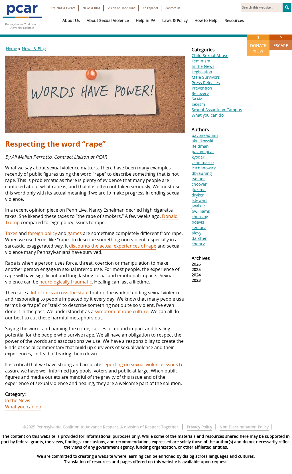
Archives (201, 258)
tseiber (198, 178)
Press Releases (206, 82)
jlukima (199, 189)
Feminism (201, 61)
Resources (234, 20)
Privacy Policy (199, 427)
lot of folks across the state (60, 292)
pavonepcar (203, 151)
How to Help (206, 20)
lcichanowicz (204, 168)
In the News (17, 400)
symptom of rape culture (121, 311)
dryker (198, 195)
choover (199, 184)
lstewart (199, 200)
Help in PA (145, 20)
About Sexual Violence (108, 20)
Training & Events (63, 8)
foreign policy (42, 233)
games (75, 233)
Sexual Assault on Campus (217, 109)
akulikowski (202, 140)
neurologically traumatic (65, 282)
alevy (196, 233)
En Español (150, 8)
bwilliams (201, 211)
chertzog (200, 216)
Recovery (200, 93)
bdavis (198, 222)
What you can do (23, 407)
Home (11, 48)
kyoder (198, 157)
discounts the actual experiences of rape (112, 246)
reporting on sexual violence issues (140, 364)
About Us (71, 20)
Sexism (198, 104)
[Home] (22, 31)
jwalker (198, 205)
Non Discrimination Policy (244, 427)
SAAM (197, 99)
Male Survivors (206, 77)
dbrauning (202, 173)
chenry (198, 243)
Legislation (202, 71)
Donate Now (258, 44)
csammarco (203, 162)
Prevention (202, 88)
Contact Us (172, 8)
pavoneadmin (205, 135)
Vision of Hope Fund (121, 8)
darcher (199, 238)
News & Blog (91, 8)
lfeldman (200, 146)
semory (199, 227)
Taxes (11, 233)
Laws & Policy (175, 20)
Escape (280, 41)
